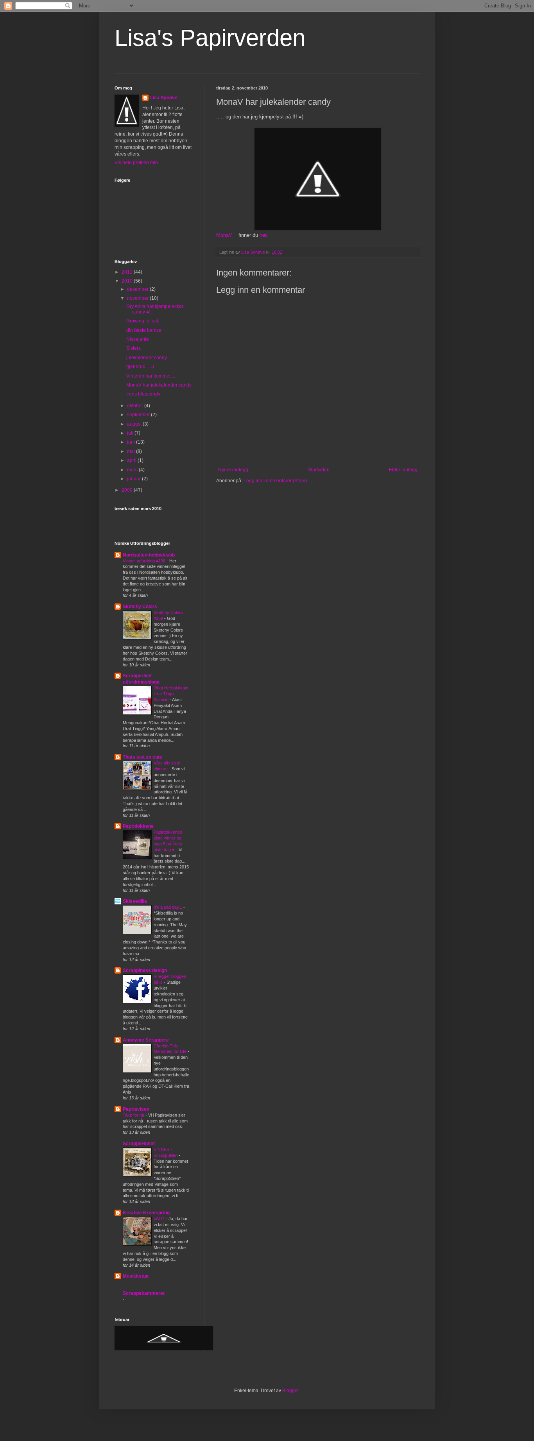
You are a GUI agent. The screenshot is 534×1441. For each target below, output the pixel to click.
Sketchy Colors (140, 606)
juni (131, 442)
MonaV (224, 235)
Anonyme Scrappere (146, 1040)
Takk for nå (134, 1115)
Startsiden (319, 470)
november (138, 298)
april (132, 460)
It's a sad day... (168, 907)
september (139, 414)
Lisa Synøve (163, 97)
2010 (128, 281)
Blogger (290, 1390)
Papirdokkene (138, 826)
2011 (128, 272)
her (263, 235)
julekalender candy (146, 357)
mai (131, 451)
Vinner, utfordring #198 (145, 560)
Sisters (133, 348)
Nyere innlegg (233, 470)
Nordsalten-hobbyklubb (149, 555)
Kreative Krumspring (146, 1212)
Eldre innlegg (403, 470)
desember (138, 289)
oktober (135, 405)
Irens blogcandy (143, 394)
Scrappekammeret (144, 1293)
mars (133, 470)
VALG (160, 1218)
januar (134, 479)
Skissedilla (135, 901)
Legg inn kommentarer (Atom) (275, 480)
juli (130, 433)
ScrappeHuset (139, 1143)
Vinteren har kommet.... (150, 376)
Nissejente (137, 339)
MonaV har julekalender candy (159, 385)
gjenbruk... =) (140, 366)
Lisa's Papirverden (210, 38)
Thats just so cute (142, 757)
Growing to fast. (142, 321)
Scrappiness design (145, 970)
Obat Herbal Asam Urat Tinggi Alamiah (171, 694)
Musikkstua (136, 1276)
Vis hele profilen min (136, 162)
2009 (128, 490)
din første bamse (143, 330)
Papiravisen (136, 1109)
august (135, 424)
